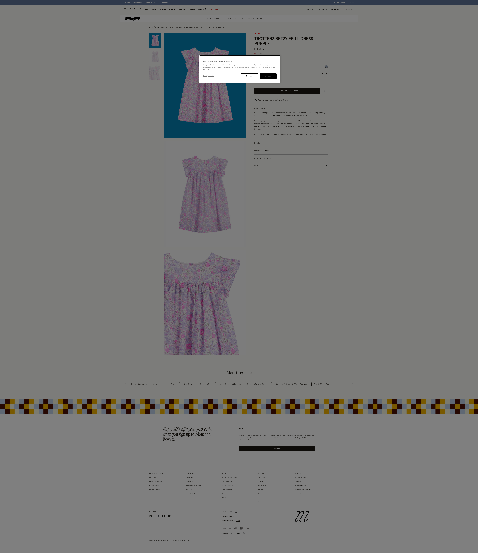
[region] (239, 69)
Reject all (249, 76)
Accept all (268, 76)
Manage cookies (208, 76)
